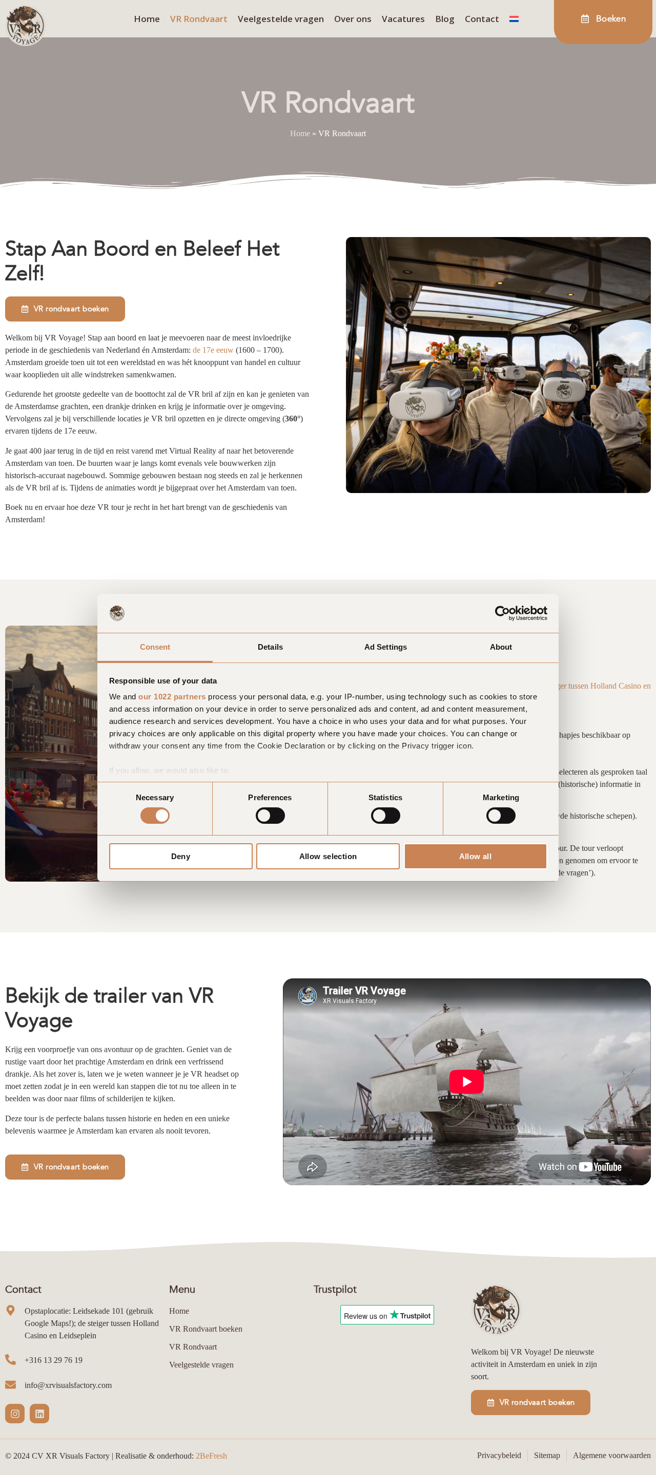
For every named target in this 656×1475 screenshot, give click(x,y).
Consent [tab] (155, 647)
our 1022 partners (172, 696)
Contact (482, 19)
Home (147, 19)
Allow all (475, 856)
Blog (445, 19)
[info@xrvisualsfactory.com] (10, 1384)
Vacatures (403, 19)
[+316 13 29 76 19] (10, 1359)
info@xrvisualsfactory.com (68, 1385)
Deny (181, 856)
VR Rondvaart (199, 19)
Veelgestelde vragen (281, 19)
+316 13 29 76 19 (54, 1360)
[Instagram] (15, 1413)
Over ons (353, 19)
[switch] (270, 815)
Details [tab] (270, 647)
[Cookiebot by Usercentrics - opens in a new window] (502, 613)
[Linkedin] (39, 1413)
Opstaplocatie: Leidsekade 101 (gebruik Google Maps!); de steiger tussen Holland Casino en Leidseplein (92, 1323)
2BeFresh (211, 1455)
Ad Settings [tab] (385, 647)
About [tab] (501, 647)
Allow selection (328, 856)
